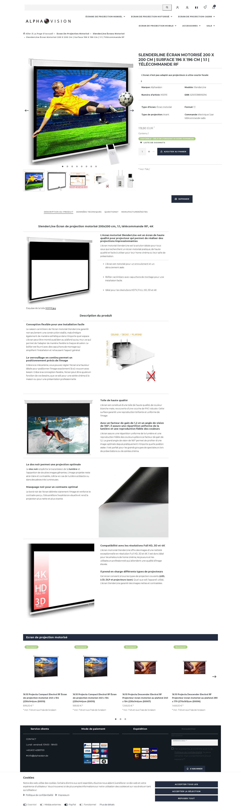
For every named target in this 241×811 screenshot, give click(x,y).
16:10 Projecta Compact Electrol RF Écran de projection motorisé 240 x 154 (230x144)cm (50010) (45, 698)
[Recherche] (167, 8)
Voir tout (210, 637)
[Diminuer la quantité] (153, 151)
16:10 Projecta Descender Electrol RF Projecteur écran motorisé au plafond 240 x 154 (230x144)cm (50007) (145, 698)
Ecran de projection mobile (156, 26)
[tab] (58, 212)
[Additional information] (141, 81)
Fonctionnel (90, 804)
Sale (210, 26)
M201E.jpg (50, 308)
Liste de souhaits (154, 142)
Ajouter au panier (175, 151)
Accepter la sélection (186, 791)
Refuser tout (186, 798)
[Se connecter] (178, 7)
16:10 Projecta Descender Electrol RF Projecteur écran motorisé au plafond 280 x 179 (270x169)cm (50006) (195, 698)
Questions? (111, 212)
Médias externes (53, 804)
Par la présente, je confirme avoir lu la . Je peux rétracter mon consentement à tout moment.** (193, 754)
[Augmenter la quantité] (149, 151)
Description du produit (58, 212)
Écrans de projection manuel (104, 16)
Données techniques (89, 212)
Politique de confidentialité (40, 795)
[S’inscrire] (187, 7)
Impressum (63, 795)
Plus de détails (107, 804)
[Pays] (196, 7)
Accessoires (190, 26)
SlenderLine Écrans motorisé (108, 34)
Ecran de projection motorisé (150, 16)
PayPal (72, 804)
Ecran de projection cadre (195, 16)
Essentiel (32, 804)
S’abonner (196, 769)
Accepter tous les (186, 784)
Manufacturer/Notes (134, 212)
